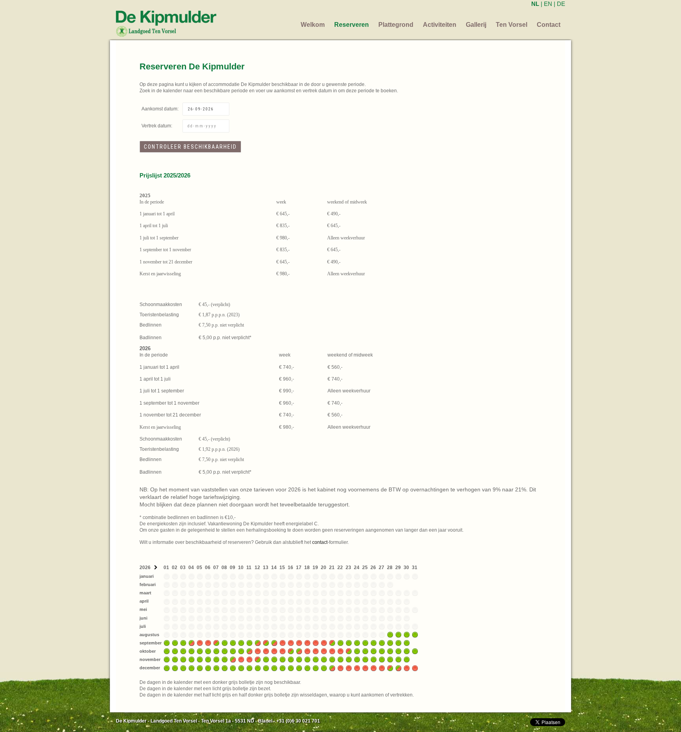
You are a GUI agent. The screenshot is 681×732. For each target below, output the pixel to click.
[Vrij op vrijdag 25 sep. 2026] (365, 642)
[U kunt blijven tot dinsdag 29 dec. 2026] (398, 667)
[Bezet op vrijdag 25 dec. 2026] (365, 667)
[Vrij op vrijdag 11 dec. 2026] (249, 667)
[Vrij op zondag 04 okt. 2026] (191, 651)
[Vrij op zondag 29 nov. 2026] (398, 659)
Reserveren (351, 24)
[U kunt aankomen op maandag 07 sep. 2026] (216, 642)
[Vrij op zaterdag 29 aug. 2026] (398, 634)
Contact (548, 24)
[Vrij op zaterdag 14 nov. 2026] (274, 659)
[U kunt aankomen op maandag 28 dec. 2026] (390, 667)
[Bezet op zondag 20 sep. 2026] (324, 642)
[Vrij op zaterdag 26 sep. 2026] (373, 642)
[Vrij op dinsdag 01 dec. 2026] (167, 667)
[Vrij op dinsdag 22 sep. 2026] (340, 642)
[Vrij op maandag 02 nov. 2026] (175, 659)
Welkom (313, 24)
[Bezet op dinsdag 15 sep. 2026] (282, 642)
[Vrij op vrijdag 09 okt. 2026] (233, 651)
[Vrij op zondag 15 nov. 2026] (282, 659)
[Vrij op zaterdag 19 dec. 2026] (316, 667)
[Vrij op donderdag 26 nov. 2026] (373, 659)
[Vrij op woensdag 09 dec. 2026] (233, 667)
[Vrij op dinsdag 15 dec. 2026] (282, 667)
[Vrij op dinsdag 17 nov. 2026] (299, 659)
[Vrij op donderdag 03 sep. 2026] (183, 642)
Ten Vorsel (511, 24)
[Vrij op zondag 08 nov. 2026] (224, 659)
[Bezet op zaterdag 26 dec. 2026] (373, 667)
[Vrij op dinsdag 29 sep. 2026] (398, 642)
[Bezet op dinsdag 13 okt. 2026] (266, 651)
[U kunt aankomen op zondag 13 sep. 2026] (266, 642)
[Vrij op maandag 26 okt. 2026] (373, 651)
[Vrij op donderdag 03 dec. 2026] (183, 667)
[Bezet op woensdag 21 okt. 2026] (332, 651)
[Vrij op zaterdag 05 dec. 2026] (200, 667)
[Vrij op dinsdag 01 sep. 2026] (167, 642)
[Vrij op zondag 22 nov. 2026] (340, 659)
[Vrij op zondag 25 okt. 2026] (365, 651)
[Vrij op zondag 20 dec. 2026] (324, 667)
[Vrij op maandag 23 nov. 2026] (349, 659)
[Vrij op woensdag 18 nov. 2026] (307, 659)
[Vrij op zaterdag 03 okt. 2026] (183, 651)
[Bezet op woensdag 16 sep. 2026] (291, 642)
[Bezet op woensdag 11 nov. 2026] (249, 659)
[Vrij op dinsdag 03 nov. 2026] (183, 659)
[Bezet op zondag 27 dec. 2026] (382, 667)
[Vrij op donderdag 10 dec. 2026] (241, 667)
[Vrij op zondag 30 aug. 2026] (407, 634)
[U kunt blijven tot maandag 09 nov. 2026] (233, 659)
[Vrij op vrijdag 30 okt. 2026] (407, 651)
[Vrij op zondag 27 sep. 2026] (382, 642)
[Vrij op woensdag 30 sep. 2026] (407, 642)
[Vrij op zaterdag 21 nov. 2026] (332, 659)
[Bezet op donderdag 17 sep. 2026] (299, 642)
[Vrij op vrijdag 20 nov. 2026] (324, 659)
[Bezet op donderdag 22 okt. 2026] (340, 651)
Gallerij (476, 24)
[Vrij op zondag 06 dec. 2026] (208, 667)
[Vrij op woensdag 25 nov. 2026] (365, 659)
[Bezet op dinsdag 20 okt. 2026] (324, 651)
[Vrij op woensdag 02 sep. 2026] (175, 642)
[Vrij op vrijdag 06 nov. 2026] (208, 659)
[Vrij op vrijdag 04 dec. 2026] (191, 667)
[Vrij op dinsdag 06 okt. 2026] (208, 651)
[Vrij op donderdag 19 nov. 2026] (316, 659)
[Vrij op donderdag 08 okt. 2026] (224, 651)
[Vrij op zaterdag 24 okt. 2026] (357, 651)
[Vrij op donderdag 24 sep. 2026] (357, 642)
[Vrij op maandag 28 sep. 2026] (390, 642)
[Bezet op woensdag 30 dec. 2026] (407, 667)
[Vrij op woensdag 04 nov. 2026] (191, 659)
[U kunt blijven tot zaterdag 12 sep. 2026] (258, 642)
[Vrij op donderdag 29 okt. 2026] (398, 651)
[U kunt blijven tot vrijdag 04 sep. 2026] (191, 642)
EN (548, 3)
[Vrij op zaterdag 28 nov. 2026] (390, 659)
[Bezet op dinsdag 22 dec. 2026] (340, 667)
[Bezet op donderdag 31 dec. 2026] (415, 667)
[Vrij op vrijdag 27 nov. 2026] (382, 659)
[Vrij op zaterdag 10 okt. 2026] (241, 651)
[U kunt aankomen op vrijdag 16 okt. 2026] (291, 651)
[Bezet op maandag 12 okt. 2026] (258, 651)
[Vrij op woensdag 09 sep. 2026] (233, 642)
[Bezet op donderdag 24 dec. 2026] (357, 667)
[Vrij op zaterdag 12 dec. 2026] (258, 667)
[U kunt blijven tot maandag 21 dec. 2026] (332, 667)
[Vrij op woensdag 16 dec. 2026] (291, 667)
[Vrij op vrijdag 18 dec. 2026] (307, 667)
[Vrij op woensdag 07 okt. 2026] (216, 651)
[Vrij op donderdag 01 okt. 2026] (167, 651)
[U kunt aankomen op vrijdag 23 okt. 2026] (349, 651)
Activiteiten (439, 24)
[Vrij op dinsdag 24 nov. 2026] (357, 659)
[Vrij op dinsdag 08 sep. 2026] (224, 642)
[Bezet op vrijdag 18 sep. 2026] (307, 642)
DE (561, 3)
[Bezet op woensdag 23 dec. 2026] (349, 667)
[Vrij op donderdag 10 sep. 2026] (241, 642)
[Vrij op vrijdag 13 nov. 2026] (266, 659)
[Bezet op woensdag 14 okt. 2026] (274, 651)
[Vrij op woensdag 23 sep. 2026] (349, 642)
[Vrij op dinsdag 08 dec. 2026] (224, 667)
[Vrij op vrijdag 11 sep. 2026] (249, 642)
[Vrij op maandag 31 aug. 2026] (415, 634)
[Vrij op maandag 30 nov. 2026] (407, 659)
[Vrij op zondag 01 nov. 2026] (167, 659)
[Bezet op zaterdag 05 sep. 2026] (200, 642)
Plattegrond (395, 24)
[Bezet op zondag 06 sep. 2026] (208, 642)
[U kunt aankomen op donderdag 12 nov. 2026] (258, 659)
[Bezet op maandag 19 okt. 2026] (316, 651)
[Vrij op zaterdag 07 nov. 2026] (216, 659)
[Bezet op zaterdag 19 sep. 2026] (316, 642)
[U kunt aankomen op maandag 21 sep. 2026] (332, 642)
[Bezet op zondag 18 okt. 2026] (307, 651)
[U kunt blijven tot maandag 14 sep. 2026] (274, 642)
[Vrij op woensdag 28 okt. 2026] (390, 651)
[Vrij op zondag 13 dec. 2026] (266, 667)
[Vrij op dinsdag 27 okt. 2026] (382, 651)
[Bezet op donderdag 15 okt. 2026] (282, 651)
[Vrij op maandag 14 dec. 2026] (274, 667)
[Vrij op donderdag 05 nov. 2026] (200, 659)
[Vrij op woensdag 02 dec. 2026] (175, 667)
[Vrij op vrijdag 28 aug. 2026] (390, 634)
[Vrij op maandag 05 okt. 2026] (200, 651)
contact (319, 542)
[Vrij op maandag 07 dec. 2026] (216, 667)
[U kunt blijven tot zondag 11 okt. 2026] (249, 651)
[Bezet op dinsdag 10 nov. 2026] (241, 659)
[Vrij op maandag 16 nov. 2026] (291, 659)
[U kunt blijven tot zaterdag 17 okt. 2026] (299, 651)
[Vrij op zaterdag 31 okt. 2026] (415, 651)
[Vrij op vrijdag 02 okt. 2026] (175, 651)
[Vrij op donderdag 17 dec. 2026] (299, 667)
